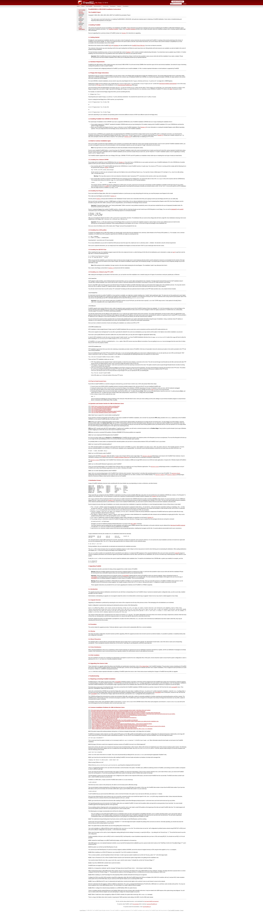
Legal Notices (83, 910)
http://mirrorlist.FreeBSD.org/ (125, 85)
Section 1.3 (143, 127)
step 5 (152, 389)
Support (119, 6)
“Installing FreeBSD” (113, 29)
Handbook (115, 45)
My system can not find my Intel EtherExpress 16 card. (104, 718)
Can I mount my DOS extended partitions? (101, 408)
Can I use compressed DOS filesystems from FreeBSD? (104, 407)
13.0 (81, 17)
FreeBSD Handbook (130, 29)
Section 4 (128, 52)
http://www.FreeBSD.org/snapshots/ (167, 83)
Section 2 (98, 198)
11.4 (81, 26)
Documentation (97, 6)
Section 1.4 (121, 162)
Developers (112, 6)
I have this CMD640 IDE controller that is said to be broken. (106, 722)
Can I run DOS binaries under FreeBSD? (101, 410)
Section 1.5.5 (128, 136)
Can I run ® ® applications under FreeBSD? (106, 411)
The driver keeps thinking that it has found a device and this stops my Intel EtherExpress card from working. (119, 715)
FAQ (110, 45)
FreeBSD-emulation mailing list (121, 457)
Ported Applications (82, 28)
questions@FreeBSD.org (152, 904)
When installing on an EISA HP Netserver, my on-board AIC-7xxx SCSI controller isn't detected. (115, 720)
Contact (181, 910)
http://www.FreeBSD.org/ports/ (177, 525)
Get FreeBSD (89, 6)
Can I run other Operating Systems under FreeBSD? (104, 412)
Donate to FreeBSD (178, 1)
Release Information (81, 12)
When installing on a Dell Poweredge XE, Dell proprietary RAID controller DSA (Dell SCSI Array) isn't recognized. (119, 725)
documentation (136, 904)
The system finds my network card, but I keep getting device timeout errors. (110, 716)
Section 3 (124, 33)
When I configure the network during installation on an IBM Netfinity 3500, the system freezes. (114, 727)
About (82, 6)
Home (78, 6)
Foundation (125, 6)
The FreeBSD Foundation (174, 910)
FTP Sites (98, 85)
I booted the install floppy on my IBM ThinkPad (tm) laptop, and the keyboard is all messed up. (114, 717)
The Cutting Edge (144, 666)
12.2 (81, 21)
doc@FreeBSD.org (146, 906)
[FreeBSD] (92, 4)
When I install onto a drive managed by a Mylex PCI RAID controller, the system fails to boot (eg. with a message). (122, 728)
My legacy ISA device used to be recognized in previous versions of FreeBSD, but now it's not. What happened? (118, 711)
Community (105, 6)
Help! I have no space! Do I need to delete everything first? (105, 406)
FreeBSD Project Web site (138, 45)
